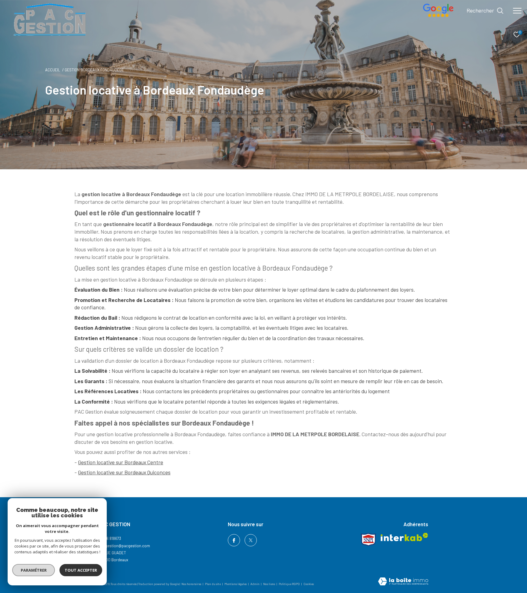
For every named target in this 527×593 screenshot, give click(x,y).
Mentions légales (235, 584)
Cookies (308, 584)
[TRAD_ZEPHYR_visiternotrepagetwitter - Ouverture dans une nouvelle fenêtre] (251, 540)
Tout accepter (81, 570)
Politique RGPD (289, 584)
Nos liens (269, 584)
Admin (255, 584)
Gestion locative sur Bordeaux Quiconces (124, 472)
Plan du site (213, 584)
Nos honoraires (191, 584)
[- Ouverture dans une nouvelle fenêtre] (438, 15)
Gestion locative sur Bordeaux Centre (120, 462)
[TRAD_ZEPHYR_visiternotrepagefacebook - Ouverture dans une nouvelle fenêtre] (234, 540)
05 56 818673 (110, 538)
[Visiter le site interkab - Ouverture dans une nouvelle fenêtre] (404, 537)
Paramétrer (34, 570)
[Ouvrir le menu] (517, 10)
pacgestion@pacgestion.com (124, 545)
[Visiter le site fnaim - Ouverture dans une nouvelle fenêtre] (368, 539)
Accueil (52, 70)
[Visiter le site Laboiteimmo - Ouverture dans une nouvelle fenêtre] (403, 581)
